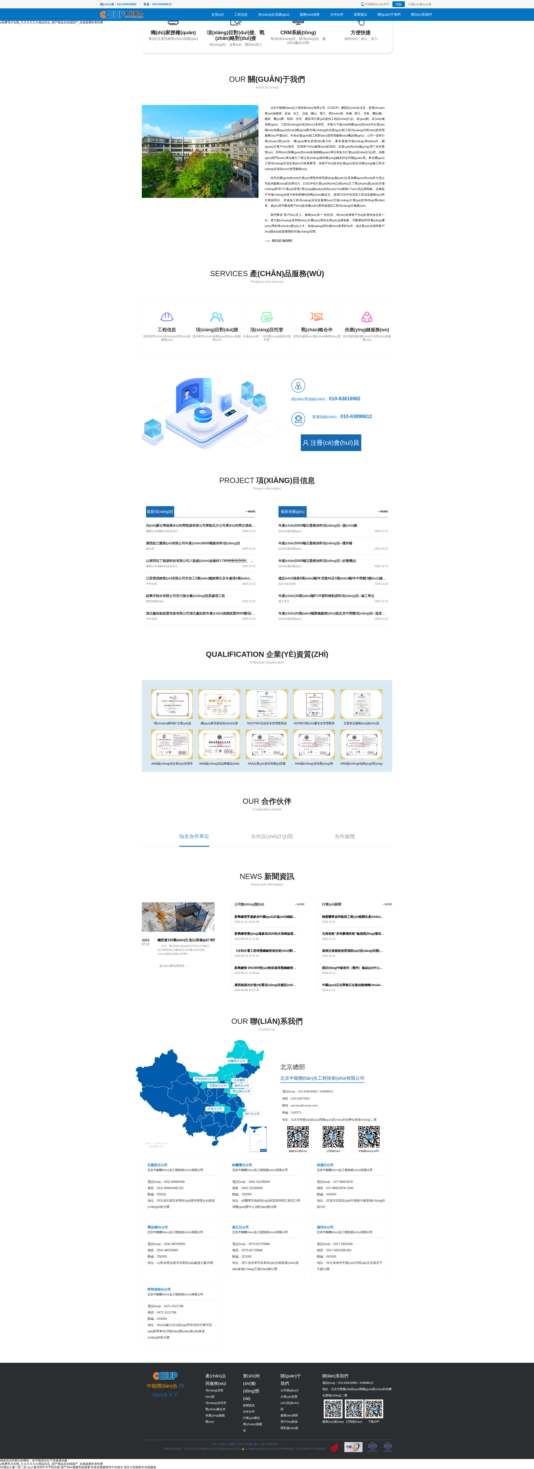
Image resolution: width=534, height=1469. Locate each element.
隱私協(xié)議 (289, 1428)
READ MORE (281, 241)
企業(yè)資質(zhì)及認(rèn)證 (290, 1403)
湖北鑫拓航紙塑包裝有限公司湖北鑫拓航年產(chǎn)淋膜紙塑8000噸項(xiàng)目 (205, 613)
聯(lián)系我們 (421, 14)
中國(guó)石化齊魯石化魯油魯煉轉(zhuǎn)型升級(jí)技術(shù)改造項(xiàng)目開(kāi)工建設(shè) (353, 985)
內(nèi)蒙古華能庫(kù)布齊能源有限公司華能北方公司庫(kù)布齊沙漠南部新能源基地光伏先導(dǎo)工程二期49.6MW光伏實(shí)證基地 (246, 525)
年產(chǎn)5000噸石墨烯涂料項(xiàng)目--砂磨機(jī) (317, 561)
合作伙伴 (336, 14)
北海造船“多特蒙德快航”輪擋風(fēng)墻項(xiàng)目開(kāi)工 (353, 933)
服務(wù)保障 (310, 14)
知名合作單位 (194, 836)
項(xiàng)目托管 (215, 1403)
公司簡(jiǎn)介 (290, 1390)
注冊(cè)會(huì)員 (419, 4)
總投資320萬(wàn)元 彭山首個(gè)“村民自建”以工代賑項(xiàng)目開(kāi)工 (213, 940)
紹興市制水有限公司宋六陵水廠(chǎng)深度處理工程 (185, 596)
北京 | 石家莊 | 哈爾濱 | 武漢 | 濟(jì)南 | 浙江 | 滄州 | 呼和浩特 (245, 1444)
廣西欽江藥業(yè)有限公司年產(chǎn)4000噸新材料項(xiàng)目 (193, 543)
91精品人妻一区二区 (13, 1467)
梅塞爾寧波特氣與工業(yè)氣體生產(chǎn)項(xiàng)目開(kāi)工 (353, 916)
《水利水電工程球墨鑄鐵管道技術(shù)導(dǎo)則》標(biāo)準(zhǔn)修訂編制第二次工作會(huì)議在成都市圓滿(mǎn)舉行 (265, 950)
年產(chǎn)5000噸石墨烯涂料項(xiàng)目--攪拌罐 (315, 543)
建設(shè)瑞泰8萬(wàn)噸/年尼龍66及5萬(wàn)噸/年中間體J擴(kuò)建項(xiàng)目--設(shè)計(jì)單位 (352, 578)
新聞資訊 (360, 14)
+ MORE (251, 511)
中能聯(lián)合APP (377, 4)
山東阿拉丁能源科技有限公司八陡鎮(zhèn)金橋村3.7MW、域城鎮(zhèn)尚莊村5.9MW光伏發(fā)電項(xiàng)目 (236, 561)
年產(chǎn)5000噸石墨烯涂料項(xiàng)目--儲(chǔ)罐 (317, 525)
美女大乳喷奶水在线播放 (140, 1467)
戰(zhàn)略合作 (215, 1409)
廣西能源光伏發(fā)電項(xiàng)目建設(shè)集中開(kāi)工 (265, 985)
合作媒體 (345, 836)
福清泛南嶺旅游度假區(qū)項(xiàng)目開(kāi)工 (353, 950)
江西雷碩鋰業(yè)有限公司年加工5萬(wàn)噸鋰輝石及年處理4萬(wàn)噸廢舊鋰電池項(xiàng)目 (216, 578)
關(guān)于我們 (389, 14)
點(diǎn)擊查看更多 (173, 965)
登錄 (399, 4)
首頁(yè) (218, 14)
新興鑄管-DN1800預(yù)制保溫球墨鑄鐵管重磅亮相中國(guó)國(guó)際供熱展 (265, 968)
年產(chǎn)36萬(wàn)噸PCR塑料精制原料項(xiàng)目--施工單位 (326, 596)
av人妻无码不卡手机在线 (44, 1467)
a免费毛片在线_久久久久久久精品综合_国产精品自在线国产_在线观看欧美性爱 (51, 22)
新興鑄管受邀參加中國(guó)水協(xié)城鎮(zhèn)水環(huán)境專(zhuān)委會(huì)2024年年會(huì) (265, 916)
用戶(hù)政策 (289, 1421)
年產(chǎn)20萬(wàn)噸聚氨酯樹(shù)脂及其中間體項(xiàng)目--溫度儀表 (333, 613)
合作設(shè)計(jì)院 (272, 836)
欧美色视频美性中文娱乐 (107, 1467)
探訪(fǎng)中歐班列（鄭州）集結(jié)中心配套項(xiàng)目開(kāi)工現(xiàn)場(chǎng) (353, 968)
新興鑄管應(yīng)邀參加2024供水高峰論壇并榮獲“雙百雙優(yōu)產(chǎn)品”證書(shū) (265, 933)
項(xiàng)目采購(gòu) (273, 14)
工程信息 (241, 14)
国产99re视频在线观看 (75, 1467)
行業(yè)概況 (251, 1418)
